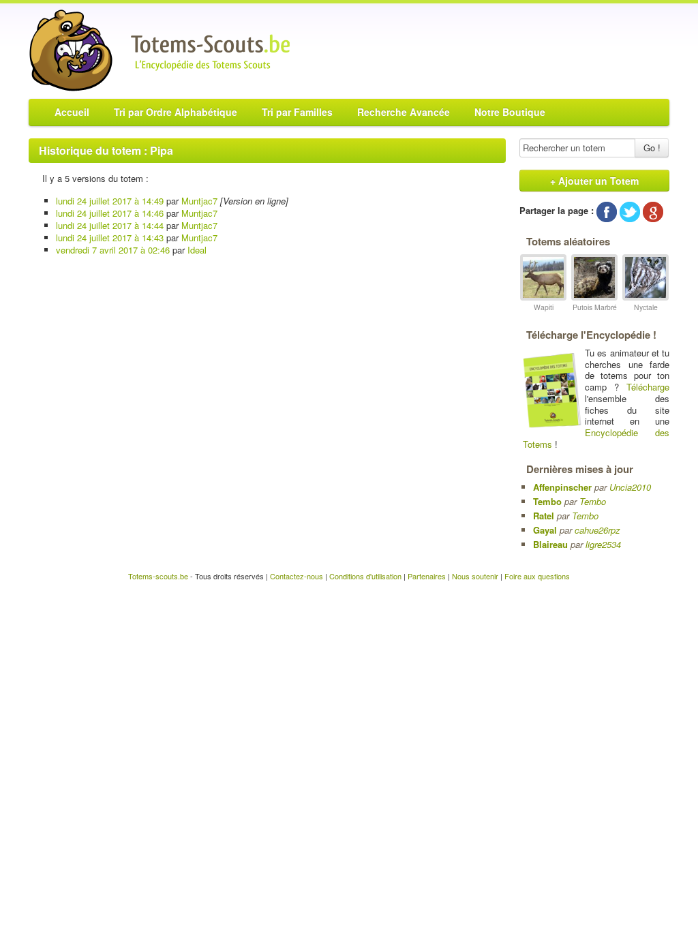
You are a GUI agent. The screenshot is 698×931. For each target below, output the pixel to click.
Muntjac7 (199, 200)
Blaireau (550, 544)
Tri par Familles (297, 112)
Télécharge (647, 386)
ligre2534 (603, 544)
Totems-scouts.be (158, 575)
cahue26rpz (597, 529)
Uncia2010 (630, 486)
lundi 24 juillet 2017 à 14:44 (110, 225)
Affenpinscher (562, 486)
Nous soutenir (475, 575)
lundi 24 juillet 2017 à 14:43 (110, 237)
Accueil (72, 112)
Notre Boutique (509, 112)
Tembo (547, 501)
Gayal (545, 529)
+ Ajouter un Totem (594, 180)
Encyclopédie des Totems (596, 438)
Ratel (543, 515)
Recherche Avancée (403, 112)
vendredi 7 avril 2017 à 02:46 (113, 249)
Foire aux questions (537, 575)
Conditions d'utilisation (365, 575)
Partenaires (427, 575)
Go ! (652, 147)
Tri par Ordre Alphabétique (175, 112)
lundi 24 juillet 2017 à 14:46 (110, 213)
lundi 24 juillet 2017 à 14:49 (110, 200)
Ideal (197, 249)
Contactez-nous (296, 575)
